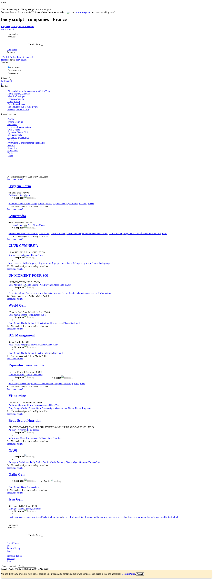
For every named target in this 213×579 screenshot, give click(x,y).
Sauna (164, 233)
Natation (83, 203)
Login (4, 26)
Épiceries (24, 438)
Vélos (82, 383)
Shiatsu (91, 203)
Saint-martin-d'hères (18, 315)
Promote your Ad (25, 57)
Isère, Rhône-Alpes (34, 255)
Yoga (32, 263)
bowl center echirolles (19, 263)
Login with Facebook (24, 26)
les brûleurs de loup (71, 263)
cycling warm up (43, 263)
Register (10, 26)
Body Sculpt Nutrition (25, 420)
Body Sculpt (14, 323)
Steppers (58, 383)
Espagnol (56, 263)
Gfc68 (13, 450)
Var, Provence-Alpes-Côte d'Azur (55, 285)
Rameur (131, 517)
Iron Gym (16, 499)
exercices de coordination (64, 293)
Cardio (41, 203)
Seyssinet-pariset (16, 255)
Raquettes (86, 408)
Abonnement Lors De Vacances (23, 233)
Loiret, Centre (24, 195)
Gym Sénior (72, 203)
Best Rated (15, 67)
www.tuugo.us (83, 12)
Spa (28, 293)
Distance (14, 73)
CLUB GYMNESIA (23, 245)
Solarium (48, 353)
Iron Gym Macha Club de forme (46, 517)
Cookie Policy (128, 574)
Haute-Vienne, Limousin (29, 508)
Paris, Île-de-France (36, 225)
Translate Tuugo (14, 556)
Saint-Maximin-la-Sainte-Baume (23, 285)
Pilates (66, 323)
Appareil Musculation (101, 293)
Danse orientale (74, 233)
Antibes (12, 405)
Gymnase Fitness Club (89, 462)
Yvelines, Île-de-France (28, 430)
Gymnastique (48, 408)
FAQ (9, 551)
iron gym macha (107, 517)
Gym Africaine (115, 233)
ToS (9, 545)
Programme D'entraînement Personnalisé (142, 233)
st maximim (19, 293)
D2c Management (22, 335)
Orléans (12, 195)
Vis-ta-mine (17, 396)
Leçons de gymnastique (73, 517)
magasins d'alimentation (41, 438)
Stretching (75, 323)
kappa (95, 263)
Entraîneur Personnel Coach (95, 233)
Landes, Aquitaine (34, 374)
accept (140, 574)
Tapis (76, 383)
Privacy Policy (13, 548)
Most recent (15, 70)
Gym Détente (59, 203)
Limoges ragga (92, 517)
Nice (11, 344)
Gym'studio (17, 216)
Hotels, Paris (34, 44)
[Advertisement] (54, 166)
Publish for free (9, 57)
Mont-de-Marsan (16, 374)
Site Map (11, 558)
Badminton (24, 462)
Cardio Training (28, 323)
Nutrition (57, 438)
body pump (104, 263)
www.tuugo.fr (7, 29)
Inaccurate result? (15, 179)
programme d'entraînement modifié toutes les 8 (157, 517)
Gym (11, 293)
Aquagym (13, 462)
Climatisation (43, 323)
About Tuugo (13, 543)
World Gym (17, 305)
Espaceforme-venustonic (27, 365)
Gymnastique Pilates (64, 408)
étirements (47, 293)
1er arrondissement (17, 225)
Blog (9, 561)
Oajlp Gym (17, 474)
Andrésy (12, 430)
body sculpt (31, 203)
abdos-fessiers (83, 293)
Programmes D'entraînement (40, 383)
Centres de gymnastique (19, 517)
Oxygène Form (20, 186)
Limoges (13, 508)
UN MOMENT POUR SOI (28, 275)
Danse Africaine (58, 233)
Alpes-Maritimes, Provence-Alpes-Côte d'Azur (36, 344)
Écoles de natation (17, 203)
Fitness (48, 203)
